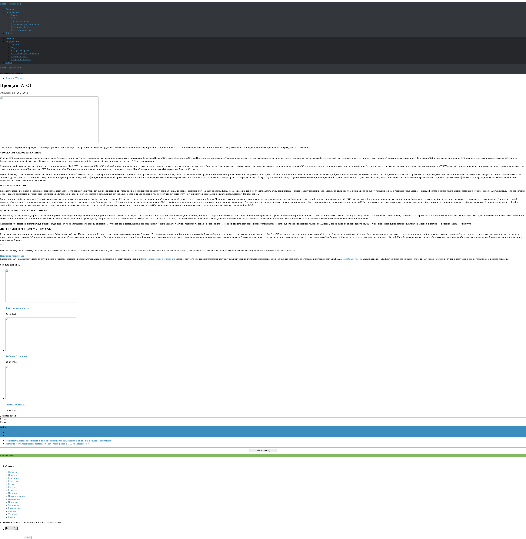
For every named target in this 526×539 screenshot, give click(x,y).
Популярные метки (21, 30)
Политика (13, 502)
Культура (13, 480)
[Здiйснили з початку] (41, 301)
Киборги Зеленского (17, 356)
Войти (8, 33)
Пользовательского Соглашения (158, 258)
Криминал (13, 477)
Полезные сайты (19, 27)
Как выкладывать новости (25, 24)
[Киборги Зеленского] (41, 350)
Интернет (13, 493)
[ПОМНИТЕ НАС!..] (41, 398)
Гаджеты (13, 490)
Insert (28, 538)
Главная (9, 8)
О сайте (15, 14)
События (12, 471)
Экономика (14, 505)
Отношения (14, 499)
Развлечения (15, 508)
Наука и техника (16, 496)
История (12, 474)
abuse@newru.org (351, 258)
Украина (20, 78)
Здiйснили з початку (17, 307)
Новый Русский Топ (10, 3)
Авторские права (20, 20)
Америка (13, 511)
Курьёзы (12, 484)
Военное (9, 78)
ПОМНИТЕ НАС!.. (15, 404)
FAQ (13, 17)
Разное (11, 517)
